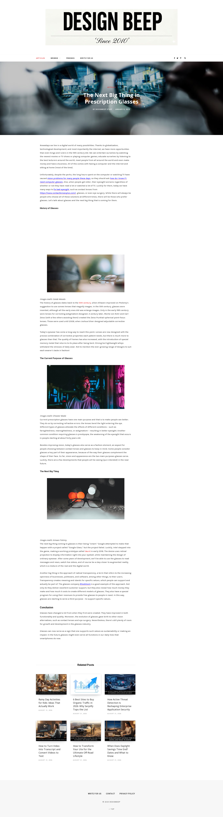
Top (112, 809)
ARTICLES (40, 58)
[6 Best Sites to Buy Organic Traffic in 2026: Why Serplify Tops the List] (85, 684)
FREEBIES (70, 58)
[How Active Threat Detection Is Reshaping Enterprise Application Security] (120, 684)
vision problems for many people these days (68, 178)
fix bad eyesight (61, 189)
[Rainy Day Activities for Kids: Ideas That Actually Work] (51, 684)
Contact (110, 794)
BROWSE (54, 58)
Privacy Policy (127, 794)
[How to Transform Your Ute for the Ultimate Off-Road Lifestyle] (85, 731)
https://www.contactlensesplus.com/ (58, 193)
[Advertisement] (86, 231)
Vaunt (87, 551)
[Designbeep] (111, 27)
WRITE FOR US (86, 58)
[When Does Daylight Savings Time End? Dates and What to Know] (120, 731)
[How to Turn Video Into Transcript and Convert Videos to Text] (51, 731)
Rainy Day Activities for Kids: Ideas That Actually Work (49, 703)
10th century (85, 303)
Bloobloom (85, 584)
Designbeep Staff (104, 109)
